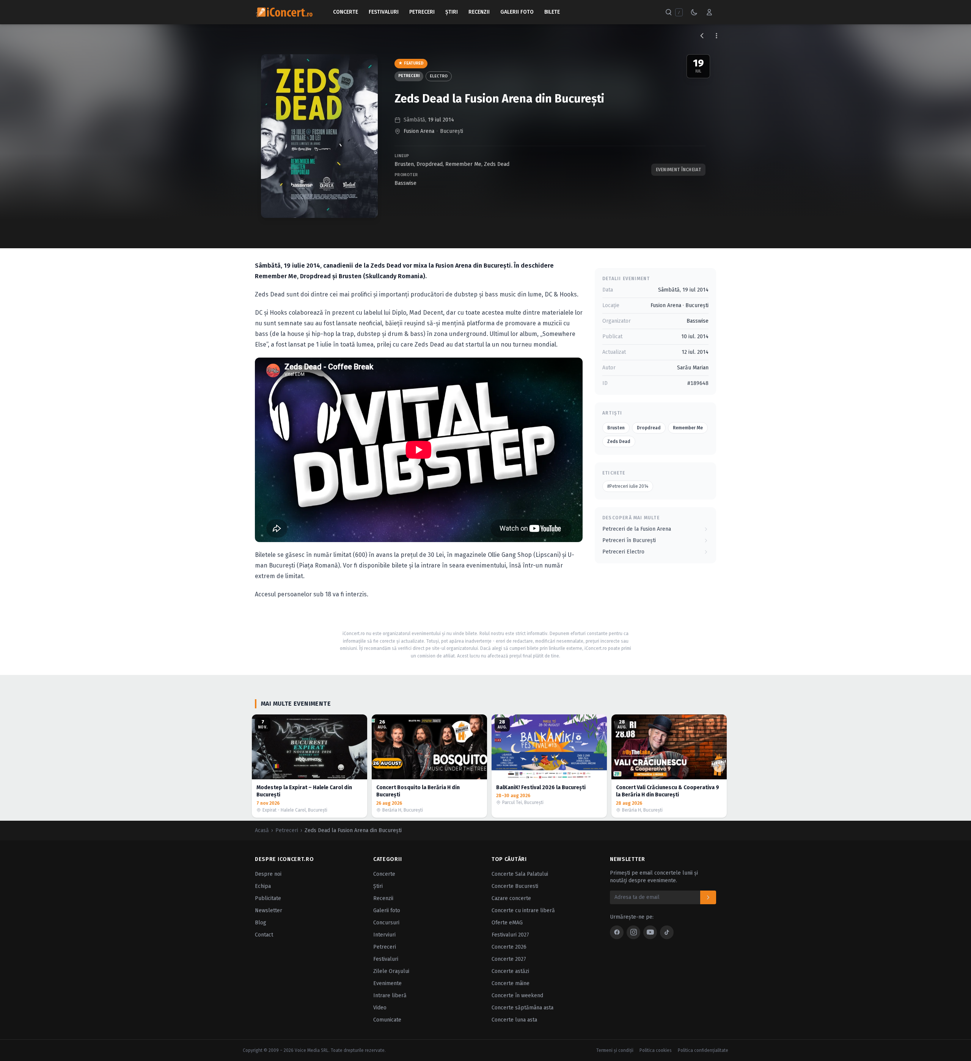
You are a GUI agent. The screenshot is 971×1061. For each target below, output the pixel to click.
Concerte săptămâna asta (522, 1007)
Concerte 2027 (509, 959)
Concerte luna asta (514, 1020)
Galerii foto (386, 910)
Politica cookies (655, 1050)
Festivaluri (384, 12)
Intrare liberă (390, 995)
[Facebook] (617, 932)
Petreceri (422, 12)
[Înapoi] (702, 35)
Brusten (404, 164)
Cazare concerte (511, 898)
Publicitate (268, 898)
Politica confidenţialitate (703, 1050)
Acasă (262, 830)
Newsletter (268, 910)
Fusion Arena (419, 131)
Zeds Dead (496, 164)
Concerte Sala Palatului (520, 874)
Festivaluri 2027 (510, 935)
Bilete (552, 12)
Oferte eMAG (507, 922)
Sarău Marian (693, 367)
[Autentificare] (709, 12)
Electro (439, 76)
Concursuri (386, 922)
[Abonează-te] (708, 897)
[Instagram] (633, 932)
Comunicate (387, 1020)
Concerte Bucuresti (515, 886)
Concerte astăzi (510, 971)
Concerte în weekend (517, 995)
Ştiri (451, 12)
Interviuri (384, 935)
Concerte (345, 12)
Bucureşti (451, 131)
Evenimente (387, 983)
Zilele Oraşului (391, 971)
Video (380, 1007)
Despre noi (268, 874)
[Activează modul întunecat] (694, 12)
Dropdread (429, 164)
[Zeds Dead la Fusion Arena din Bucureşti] (319, 136)
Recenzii (479, 12)
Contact (264, 935)
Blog (260, 922)
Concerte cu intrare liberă (523, 910)
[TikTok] (667, 932)
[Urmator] (719, 766)
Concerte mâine (510, 983)
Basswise (405, 183)
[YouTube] (650, 932)
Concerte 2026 (509, 947)
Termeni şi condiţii (614, 1050)
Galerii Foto (517, 12)
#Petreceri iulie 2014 (627, 486)
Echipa (263, 886)
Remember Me (463, 164)
